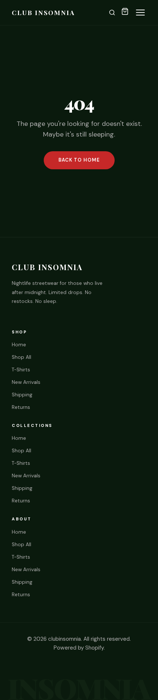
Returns (21, 407)
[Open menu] (140, 12)
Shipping (22, 395)
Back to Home (79, 160)
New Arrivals (26, 382)
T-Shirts (21, 370)
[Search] (112, 12)
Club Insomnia (43, 12)
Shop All (21, 357)
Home (19, 345)
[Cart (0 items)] (125, 13)
